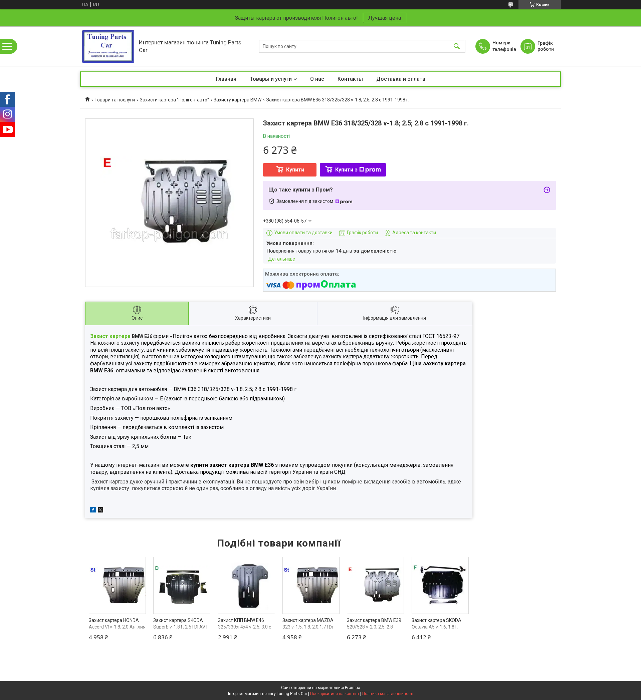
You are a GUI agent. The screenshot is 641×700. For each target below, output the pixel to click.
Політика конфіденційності (387, 693)
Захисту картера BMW (237, 99)
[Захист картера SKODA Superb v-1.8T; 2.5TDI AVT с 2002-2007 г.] (181, 585)
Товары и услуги (271, 79)
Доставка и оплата (400, 79)
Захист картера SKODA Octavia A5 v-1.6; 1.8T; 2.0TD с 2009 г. (436, 627)
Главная (226, 79)
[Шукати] (457, 46)
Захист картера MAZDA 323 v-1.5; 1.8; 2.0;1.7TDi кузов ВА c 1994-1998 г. (308, 627)
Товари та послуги (114, 99)
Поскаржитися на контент (334, 693)
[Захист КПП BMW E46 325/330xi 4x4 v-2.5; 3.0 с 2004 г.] (246, 585)
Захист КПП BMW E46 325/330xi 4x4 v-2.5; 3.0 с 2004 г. (244, 627)
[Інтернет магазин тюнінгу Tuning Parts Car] (108, 46)
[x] (100, 510)
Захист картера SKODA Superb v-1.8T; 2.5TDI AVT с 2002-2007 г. (180, 627)
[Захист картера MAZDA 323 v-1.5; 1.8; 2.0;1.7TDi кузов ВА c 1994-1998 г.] (311, 585)
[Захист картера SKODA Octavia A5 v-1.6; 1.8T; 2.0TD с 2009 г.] (440, 585)
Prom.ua (352, 687)
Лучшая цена (384, 18)
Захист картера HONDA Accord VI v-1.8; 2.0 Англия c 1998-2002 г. (117, 627)
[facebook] (93, 510)
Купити (295, 169)
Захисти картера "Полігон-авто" (174, 99)
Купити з (346, 169)
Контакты (350, 79)
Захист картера (110, 336)
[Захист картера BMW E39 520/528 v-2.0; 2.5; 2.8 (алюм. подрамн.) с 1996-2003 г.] (375, 585)
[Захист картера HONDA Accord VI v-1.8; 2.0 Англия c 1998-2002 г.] (117, 585)
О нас (317, 79)
